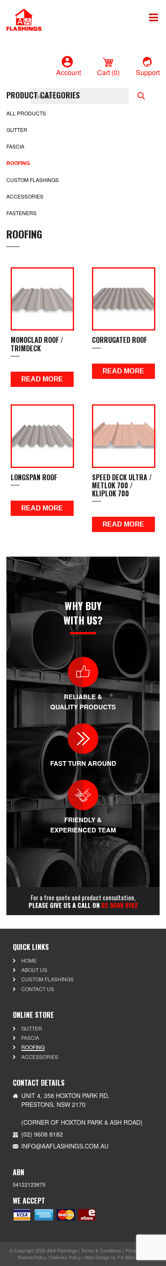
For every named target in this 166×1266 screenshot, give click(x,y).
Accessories (24, 196)
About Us (34, 969)
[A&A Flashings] (24, 19)
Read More (42, 379)
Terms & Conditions (101, 1250)
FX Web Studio (132, 1257)
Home (29, 960)
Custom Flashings (32, 179)
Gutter (16, 129)
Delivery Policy (65, 1257)
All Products (26, 113)
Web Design (97, 1257)
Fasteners (21, 212)
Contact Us (37, 988)
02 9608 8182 (119, 905)
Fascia (15, 146)
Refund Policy (32, 1257)
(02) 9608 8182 (42, 1134)
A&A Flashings (62, 1250)
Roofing (18, 163)
